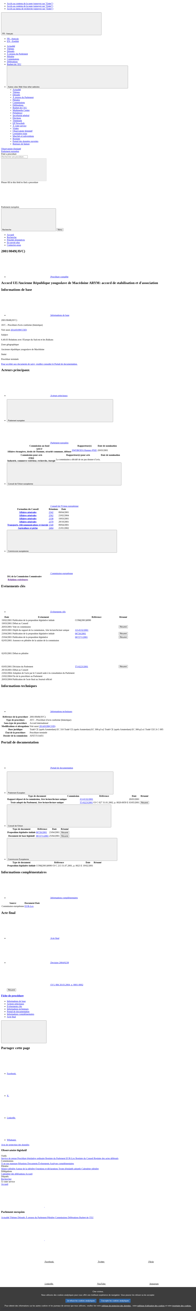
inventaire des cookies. (181, 1306)
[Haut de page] (23, 1031)
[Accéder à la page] (96, 663)
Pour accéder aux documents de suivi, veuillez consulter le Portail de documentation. (39, 364)
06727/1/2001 (81, 637)
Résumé (123, 627)
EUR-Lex (29, 906)
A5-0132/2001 (81, 630)
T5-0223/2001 (81, 666)
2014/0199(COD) (19, 330)
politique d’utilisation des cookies (151, 1306)
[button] (44, 1206)
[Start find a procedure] (23, 169)
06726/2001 (80, 633)
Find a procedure (9, 154)
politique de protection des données (116, 1306)
